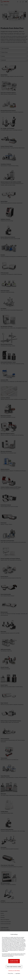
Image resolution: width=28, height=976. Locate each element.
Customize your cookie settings (14, 970)
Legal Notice (17, 973)
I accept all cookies (14, 961)
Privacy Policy (10, 973)
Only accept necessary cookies (14, 966)
